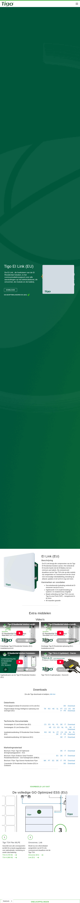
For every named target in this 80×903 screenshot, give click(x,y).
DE (65, 706)
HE (53, 709)
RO (49, 709)
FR (65, 711)
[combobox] (7, 901)
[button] (76, 3)
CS (65, 709)
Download (71, 706)
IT (61, 711)
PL (57, 724)
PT (61, 709)
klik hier (52, 694)
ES (70, 709)
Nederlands (6, 901)
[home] (8, 3)
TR (45, 709)
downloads (10, 290)
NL (53, 724)
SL (57, 709)
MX (45, 760)
